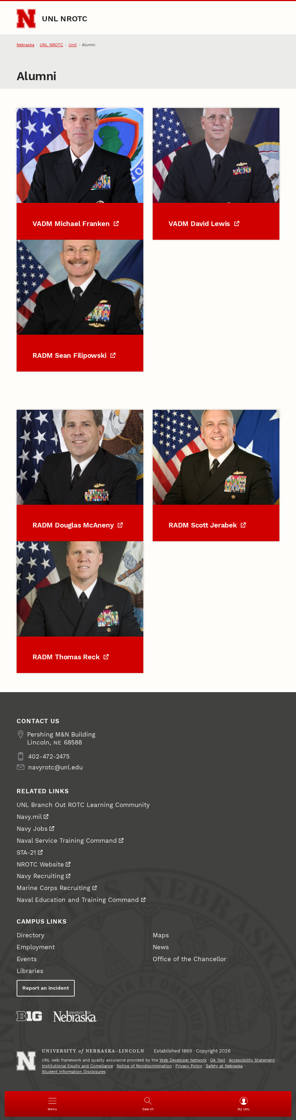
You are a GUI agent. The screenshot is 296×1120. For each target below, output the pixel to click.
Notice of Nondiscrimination (144, 1066)
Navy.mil (29, 816)
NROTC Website (40, 864)
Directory (30, 935)
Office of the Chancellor (189, 959)
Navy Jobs (32, 828)
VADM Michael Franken (72, 224)
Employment (36, 947)
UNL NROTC (65, 18)
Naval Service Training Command (67, 840)
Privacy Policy (188, 1066)
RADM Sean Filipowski (70, 356)
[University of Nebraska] (75, 1016)
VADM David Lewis (200, 224)
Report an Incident (45, 988)
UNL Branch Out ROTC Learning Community (83, 804)
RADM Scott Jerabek (204, 525)
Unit (73, 45)
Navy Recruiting (40, 876)
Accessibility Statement (252, 1060)
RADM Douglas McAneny (74, 525)
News (161, 947)
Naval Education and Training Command (78, 899)
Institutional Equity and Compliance (77, 1066)
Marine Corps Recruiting (53, 887)
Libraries (30, 970)
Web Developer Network (183, 1060)
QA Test (217, 1060)
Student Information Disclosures (74, 1071)
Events (27, 959)
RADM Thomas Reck (66, 657)
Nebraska (25, 45)
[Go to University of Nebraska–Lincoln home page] (26, 18)
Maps (161, 935)
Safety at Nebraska (224, 1066)
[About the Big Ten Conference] (29, 1016)
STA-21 (26, 852)
